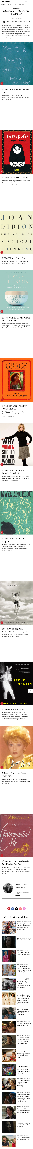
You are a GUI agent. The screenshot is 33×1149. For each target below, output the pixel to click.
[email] (24, 908)
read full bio (18, 895)
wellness (22, 4)
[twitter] (16, 908)
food (15, 4)
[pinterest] (1, 83)
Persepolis (9, 181)
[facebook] (12, 908)
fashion (3, 4)
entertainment (16, 8)
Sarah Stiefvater (12, 21)
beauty (10, 4)
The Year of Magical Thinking (15, 261)
